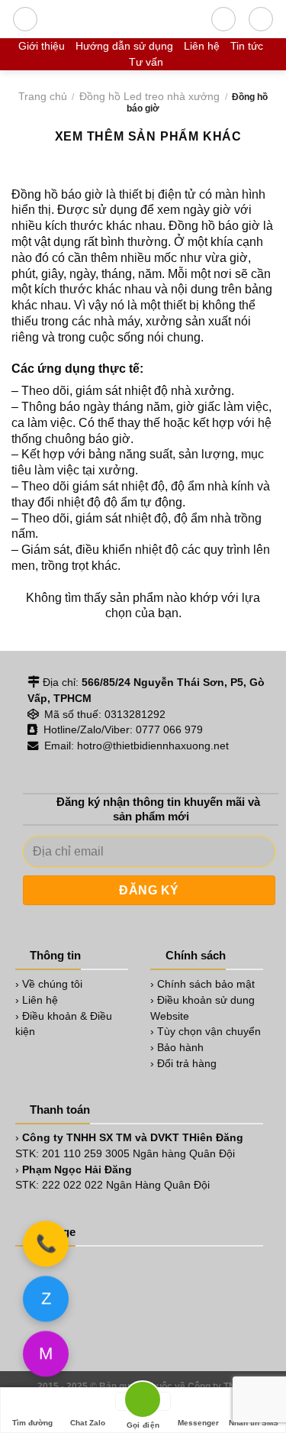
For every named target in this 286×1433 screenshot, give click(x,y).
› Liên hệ (36, 1000)
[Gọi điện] (142, 1401)
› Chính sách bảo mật (202, 984)
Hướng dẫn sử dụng (124, 46)
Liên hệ (202, 46)
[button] (25, 19)
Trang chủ (42, 96)
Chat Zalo (87, 1422)
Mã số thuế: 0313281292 (103, 714)
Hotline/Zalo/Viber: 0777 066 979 (121, 729)
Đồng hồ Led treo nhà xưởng (149, 96)
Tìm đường (32, 1422)
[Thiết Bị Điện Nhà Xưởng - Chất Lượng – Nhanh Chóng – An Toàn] (124, 19)
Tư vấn (146, 62)
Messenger (198, 1422)
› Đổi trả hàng (183, 1063)
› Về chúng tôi (48, 984)
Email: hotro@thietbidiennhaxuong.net (135, 745)
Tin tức (246, 46)
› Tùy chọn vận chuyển (205, 1031)
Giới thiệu (41, 46)
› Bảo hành (177, 1047)
